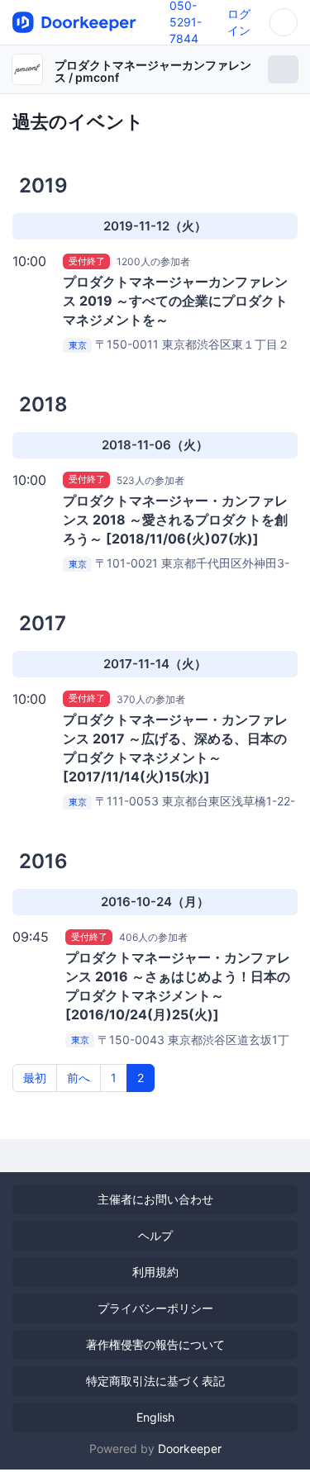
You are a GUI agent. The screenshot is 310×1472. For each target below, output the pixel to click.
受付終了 (87, 261)
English (155, 1417)
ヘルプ (155, 1235)
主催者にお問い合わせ (155, 1199)
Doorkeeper (190, 1448)
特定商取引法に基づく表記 (155, 1381)
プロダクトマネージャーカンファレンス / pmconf (153, 71)
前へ (78, 1078)
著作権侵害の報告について (155, 1344)
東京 (78, 345)
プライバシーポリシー (155, 1308)
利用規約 (155, 1272)
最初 (34, 1078)
